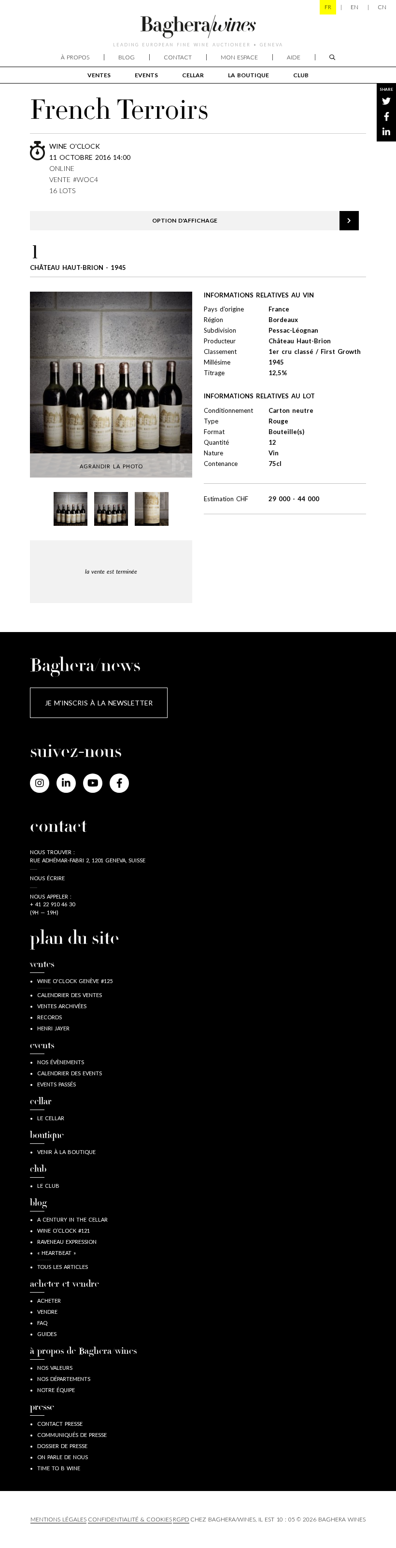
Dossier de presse (62, 1446)
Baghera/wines (198, 26)
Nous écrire (47, 878)
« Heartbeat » (56, 1253)
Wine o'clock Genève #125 (75, 981)
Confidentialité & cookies (130, 1519)
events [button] (146, 75)
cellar (193, 75)
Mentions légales (58, 1519)
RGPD (181, 1519)
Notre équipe (56, 1390)
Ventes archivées (61, 1006)
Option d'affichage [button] (184, 220)
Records (49, 1017)
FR (328, 7)
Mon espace (239, 57)
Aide (293, 57)
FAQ (42, 1323)
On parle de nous (62, 1457)
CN (382, 7)
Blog (126, 57)
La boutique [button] (248, 75)
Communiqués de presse (72, 1435)
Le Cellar (50, 1118)
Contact (178, 57)
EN (354, 7)
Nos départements (63, 1379)
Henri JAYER (53, 1028)
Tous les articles (62, 1267)
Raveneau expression (67, 1241)
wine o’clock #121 (63, 1230)
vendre (47, 1312)
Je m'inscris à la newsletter (99, 703)
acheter (49, 1300)
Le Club (48, 1185)
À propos (75, 57)
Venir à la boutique (66, 1152)
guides (47, 1334)
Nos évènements (60, 1062)
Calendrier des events (69, 1073)
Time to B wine (58, 1468)
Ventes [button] (99, 75)
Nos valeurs (54, 1368)
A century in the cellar (72, 1219)
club (301, 75)
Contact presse (60, 1424)
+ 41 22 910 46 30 (52, 904)
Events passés (56, 1084)
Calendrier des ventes (69, 995)
